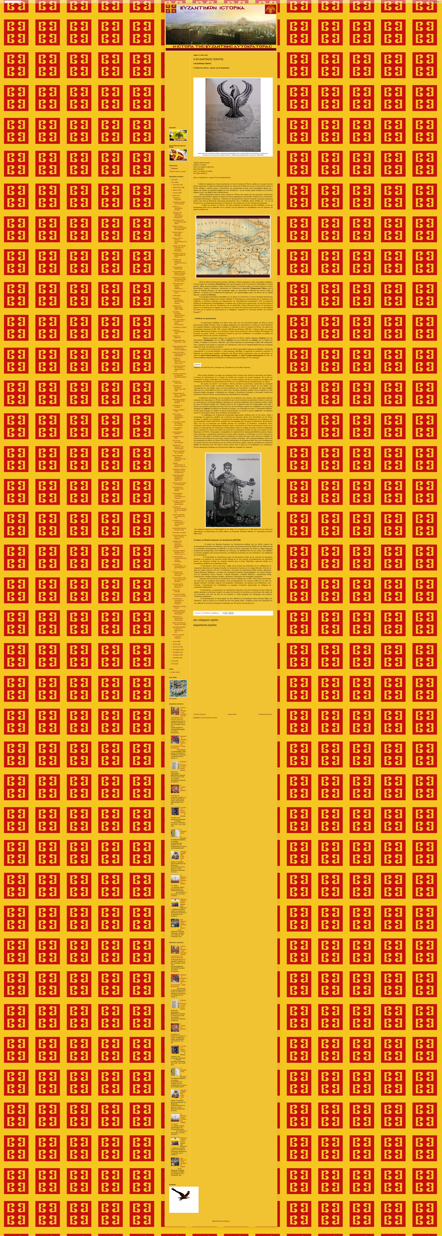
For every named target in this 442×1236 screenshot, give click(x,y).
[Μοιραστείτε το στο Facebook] (230, 613)
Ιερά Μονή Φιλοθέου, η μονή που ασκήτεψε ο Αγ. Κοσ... (179, 629)
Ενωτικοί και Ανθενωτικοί (177, 382)
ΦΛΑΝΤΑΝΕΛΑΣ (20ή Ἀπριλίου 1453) (179, 529)
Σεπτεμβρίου (177, 649)
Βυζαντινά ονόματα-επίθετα (183, 900)
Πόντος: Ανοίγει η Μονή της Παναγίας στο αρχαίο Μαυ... (179, 227)
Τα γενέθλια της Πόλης (179, 327)
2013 (173, 179)
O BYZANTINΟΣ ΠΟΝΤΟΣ (178, 433)
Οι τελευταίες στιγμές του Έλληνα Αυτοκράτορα (179, 423)
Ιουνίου (175, 641)
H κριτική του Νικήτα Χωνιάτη (183, 810)
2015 (173, 661)
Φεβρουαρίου (177, 187)
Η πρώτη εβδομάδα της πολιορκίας (179, 452)
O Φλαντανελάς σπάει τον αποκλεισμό (179, 483)
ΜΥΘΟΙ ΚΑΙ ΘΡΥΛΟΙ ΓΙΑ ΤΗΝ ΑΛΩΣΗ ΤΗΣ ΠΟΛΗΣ (179, 612)
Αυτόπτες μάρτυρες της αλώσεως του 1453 (179, 516)
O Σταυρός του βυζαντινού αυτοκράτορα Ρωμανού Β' (178, 215)
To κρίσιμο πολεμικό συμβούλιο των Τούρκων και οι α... (179, 552)
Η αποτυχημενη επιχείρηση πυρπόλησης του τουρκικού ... (179, 496)
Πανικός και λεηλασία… (177, 590)
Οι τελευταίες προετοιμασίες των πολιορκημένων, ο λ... (179, 567)
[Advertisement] (233, 694)
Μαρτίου (176, 190)
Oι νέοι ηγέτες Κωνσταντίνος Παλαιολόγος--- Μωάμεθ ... (178, 416)
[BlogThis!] (226, 613)
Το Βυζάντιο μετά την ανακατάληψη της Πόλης (179, 255)
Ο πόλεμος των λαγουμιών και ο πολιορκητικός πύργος (178, 523)
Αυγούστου (176, 647)
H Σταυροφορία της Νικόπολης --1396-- (179, 342)
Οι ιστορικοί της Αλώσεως (177, 406)
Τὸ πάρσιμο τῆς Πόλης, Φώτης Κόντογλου (178, 573)
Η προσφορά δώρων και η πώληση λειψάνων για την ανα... (179, 368)
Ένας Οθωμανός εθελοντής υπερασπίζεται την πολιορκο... (179, 458)
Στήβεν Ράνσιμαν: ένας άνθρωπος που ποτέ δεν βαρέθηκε (179, 348)
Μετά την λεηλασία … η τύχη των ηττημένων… (179, 636)
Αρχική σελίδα (232, 714)
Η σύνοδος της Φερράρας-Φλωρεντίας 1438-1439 (179, 388)
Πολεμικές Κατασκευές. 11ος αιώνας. (183, 765)
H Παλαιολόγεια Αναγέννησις (177, 268)
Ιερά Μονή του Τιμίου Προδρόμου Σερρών (183, 924)
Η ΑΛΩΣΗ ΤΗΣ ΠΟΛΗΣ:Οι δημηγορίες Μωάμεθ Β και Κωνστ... (178, 545)
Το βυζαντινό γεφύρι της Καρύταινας (179, 203)
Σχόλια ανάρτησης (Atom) (209, 717)
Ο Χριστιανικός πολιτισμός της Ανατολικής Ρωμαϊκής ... (178, 601)
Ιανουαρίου (176, 185)
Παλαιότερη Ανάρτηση (265, 714)
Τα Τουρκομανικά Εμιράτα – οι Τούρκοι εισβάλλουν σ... (178, 286)
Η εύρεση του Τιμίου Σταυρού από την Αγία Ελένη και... (179, 470)
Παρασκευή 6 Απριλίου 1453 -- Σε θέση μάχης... (179, 446)
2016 (173, 664)
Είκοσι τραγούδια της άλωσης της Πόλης (179, 623)
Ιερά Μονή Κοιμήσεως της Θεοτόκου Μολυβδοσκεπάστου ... (179, 376)
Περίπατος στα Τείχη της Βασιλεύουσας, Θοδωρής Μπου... (179, 279)
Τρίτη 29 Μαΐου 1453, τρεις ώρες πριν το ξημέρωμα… (179, 579)
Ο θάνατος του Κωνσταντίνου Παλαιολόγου (178, 618)
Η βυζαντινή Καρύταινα (177, 198)
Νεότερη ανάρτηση (200, 714)
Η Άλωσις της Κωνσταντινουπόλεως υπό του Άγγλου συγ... (179, 509)
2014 (173, 182)
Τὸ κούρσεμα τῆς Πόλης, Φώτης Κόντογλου (178, 585)
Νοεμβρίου (176, 655)
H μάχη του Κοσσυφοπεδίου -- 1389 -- (179, 331)
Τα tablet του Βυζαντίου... (177, 336)
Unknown (175, 168)
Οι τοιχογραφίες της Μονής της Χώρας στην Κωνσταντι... (179, 273)
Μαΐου (175, 195)
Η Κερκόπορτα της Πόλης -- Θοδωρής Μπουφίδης (179, 395)
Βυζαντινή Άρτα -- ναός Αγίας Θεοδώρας (178, 233)
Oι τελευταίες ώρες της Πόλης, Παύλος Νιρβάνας (179, 537)
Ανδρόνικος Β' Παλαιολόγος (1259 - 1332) (178, 307)
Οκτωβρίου (176, 652)
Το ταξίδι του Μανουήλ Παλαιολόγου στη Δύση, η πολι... (179, 361)
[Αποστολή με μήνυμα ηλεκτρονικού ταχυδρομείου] (224, 613)
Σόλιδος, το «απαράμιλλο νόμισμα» (178, 208)
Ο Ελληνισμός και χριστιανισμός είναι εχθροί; (179, 221)
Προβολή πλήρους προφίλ (177, 171)
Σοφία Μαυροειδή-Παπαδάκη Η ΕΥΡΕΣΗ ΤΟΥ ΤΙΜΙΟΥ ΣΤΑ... (178, 477)
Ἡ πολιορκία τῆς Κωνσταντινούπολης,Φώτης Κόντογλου (179, 559)
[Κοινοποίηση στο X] (228, 613)
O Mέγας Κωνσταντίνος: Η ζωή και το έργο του (179, 464)
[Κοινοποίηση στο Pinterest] (232, 613)
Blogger (226, 1221)
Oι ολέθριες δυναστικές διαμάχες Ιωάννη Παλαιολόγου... (179, 314)
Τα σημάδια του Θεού (179, 532)
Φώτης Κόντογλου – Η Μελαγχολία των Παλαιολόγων (179, 354)
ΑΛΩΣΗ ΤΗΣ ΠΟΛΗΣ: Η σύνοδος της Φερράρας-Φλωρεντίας (179, 248)
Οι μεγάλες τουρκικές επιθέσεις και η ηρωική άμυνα (179, 502)
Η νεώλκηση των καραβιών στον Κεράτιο (178, 488)
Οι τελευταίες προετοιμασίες (178, 441)
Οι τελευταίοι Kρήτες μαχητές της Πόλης (179, 595)
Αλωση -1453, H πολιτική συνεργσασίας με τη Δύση (179, 240)
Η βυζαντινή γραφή (183, 831)
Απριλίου (176, 193)
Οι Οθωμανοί (177, 295)
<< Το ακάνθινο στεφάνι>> (177, 428)
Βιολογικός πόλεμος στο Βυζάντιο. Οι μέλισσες (179, 401)
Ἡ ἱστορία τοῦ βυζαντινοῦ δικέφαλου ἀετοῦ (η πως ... (179, 262)
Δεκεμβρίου (176, 657)
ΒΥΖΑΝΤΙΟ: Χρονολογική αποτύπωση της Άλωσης (178, 301)
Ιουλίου (175, 644)
